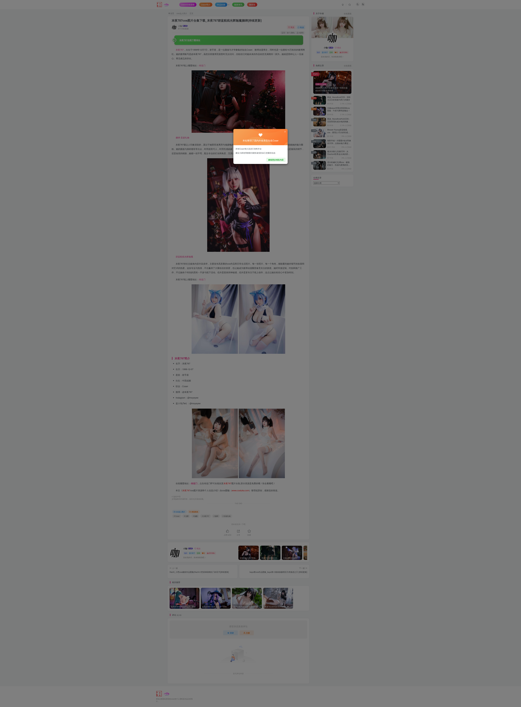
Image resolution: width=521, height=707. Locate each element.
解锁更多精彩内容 (276, 159)
